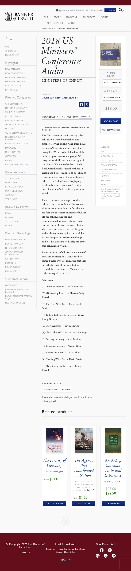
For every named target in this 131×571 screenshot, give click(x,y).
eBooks (9, 160)
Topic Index (11, 199)
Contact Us (91, 10)
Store (49, 28)
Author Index (13, 178)
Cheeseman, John (55, 471)
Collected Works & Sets (18, 133)
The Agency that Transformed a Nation (84, 468)
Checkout (10, 51)
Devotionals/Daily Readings (15, 138)
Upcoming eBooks (15, 81)
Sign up (65, 560)
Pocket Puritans (14, 243)
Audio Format (111, 74)
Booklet (10, 217)
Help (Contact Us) (15, 302)
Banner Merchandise (16, 164)
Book (8, 213)
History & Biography (16, 108)
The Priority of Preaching (54, 463)
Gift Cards (11, 285)
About (72, 22)
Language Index (14, 186)
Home (44, 28)
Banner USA (64, 10)
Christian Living (14, 103)
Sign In (100, 10)
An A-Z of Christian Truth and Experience (113, 468)
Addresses (110, 91)
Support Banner (77, 10)
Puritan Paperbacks (15, 239)
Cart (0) (112, 10)
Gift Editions (12, 258)
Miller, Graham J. (114, 481)
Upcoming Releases (15, 77)
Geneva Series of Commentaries (14, 253)
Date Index (11, 182)
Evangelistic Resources (18, 143)
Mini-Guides (11, 271)
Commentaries (13, 116)
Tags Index (11, 195)
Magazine (71, 17)
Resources (89, 17)
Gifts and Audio (70, 97)
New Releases (12, 69)
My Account (12, 55)
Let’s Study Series (14, 248)
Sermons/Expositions (16, 124)
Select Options (55, 503)
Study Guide (11, 221)
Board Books (12, 267)
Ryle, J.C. (91, 490)
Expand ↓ (85, 116)
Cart (7, 46)
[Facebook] (81, 104)
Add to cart (111, 121)
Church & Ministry (51, 97)
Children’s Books (14, 120)
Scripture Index (14, 191)
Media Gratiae (12, 152)
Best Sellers (11, 89)
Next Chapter (55, 22)
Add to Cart (114, 503)
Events (104, 17)
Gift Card (10, 156)
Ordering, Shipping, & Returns (16, 290)
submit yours (48, 401)
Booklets (10, 263)
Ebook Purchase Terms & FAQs (18, 297)
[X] (87, 104)
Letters (9, 128)
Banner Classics (14, 85)
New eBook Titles (14, 73)
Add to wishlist (111, 129)
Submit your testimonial (57, 389)
